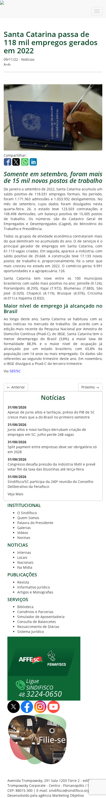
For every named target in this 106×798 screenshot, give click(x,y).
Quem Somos (28, 517)
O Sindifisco (27, 512)
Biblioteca (25, 606)
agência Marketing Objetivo (61, 795)
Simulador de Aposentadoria (41, 616)
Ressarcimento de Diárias (38, 626)
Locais (22, 557)
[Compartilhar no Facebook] (8, 161)
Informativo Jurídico (33, 587)
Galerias (24, 527)
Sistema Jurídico (30, 631)
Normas (23, 537)
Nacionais (25, 562)
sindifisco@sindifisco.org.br (71, 790)
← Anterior (16, 387)
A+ (6, 64)
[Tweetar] (16, 161)
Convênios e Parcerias (35, 611)
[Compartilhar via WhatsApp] (25, 161)
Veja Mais (15, 494)
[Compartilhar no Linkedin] (33, 161)
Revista (23, 582)
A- (9, 64)
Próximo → (90, 387)
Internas (24, 552)
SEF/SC (15, 371)
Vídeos (22, 532)
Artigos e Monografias (35, 592)
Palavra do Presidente (35, 522)
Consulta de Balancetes (36, 621)
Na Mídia (24, 567)
